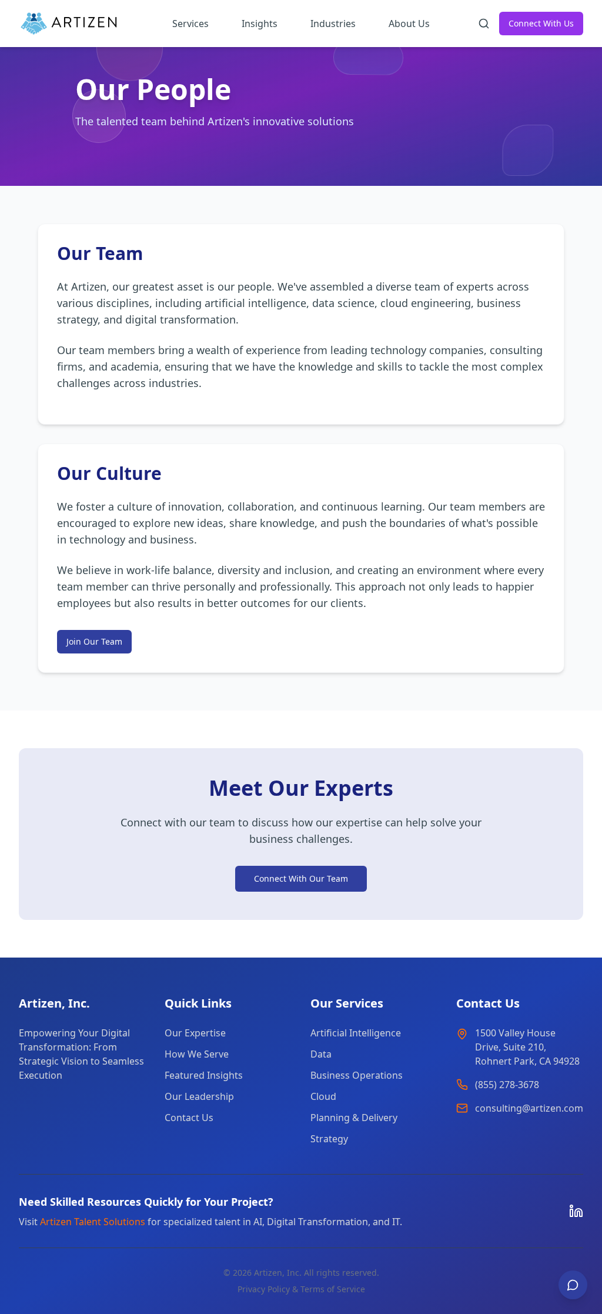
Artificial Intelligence (355, 1032)
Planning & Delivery (353, 1117)
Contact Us (189, 1117)
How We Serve (197, 1054)
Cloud (323, 1096)
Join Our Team (94, 641)
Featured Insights (204, 1075)
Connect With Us (541, 23)
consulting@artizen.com (529, 1108)
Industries (333, 23)
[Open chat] (572, 1284)
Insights (259, 23)
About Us (409, 23)
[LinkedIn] (576, 1211)
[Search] (484, 23)
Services (190, 23)
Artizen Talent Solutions (92, 1221)
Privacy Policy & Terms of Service (301, 1289)
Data (321, 1054)
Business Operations (356, 1075)
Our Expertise (195, 1032)
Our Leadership (199, 1096)
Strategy (329, 1138)
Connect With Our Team (301, 878)
